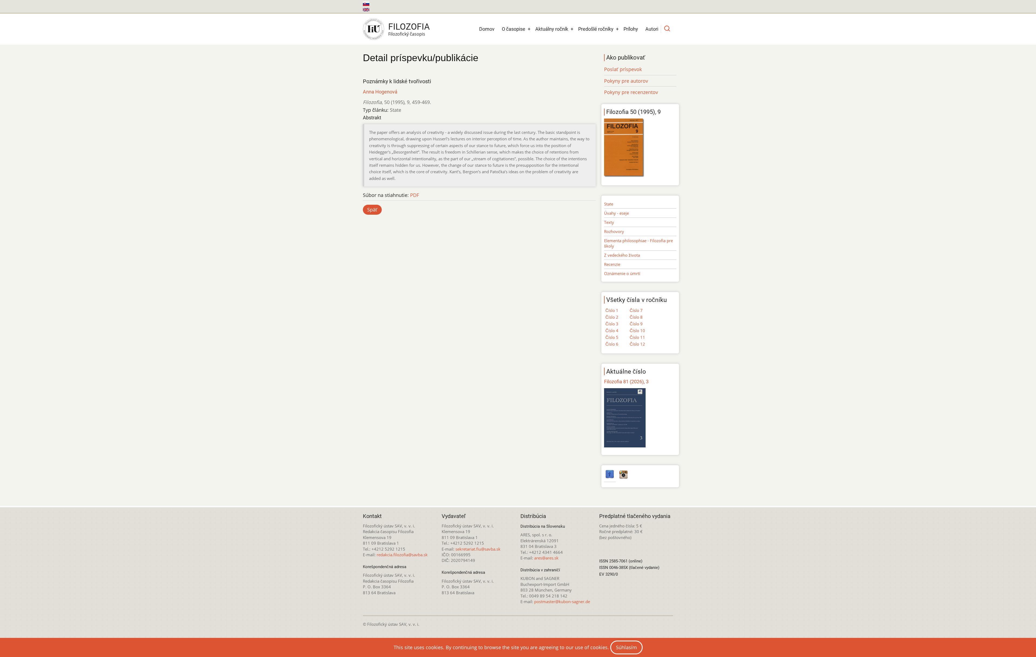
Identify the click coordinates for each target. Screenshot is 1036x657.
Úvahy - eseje (616, 213)
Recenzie (612, 264)
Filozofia (409, 27)
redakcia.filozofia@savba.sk (402, 554)
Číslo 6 (611, 344)
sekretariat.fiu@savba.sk (477, 549)
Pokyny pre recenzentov (631, 92)
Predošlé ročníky (596, 29)
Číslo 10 (637, 330)
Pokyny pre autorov (626, 81)
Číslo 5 (611, 337)
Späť (372, 209)
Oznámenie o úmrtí (622, 273)
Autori (651, 29)
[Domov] (373, 29)
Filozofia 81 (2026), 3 (626, 381)
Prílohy (630, 29)
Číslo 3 (611, 323)
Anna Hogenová (380, 92)
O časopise (513, 29)
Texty (609, 222)
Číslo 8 (636, 317)
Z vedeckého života (622, 255)
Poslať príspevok (623, 69)
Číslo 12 (637, 344)
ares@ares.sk (546, 558)
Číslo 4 (611, 330)
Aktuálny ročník (551, 29)
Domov (487, 29)
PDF (414, 195)
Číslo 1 (611, 310)
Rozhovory (614, 231)
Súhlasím (626, 647)
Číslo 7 (636, 310)
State (608, 204)
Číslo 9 (636, 323)
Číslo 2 (611, 317)
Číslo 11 (637, 337)
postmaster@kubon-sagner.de (562, 601)
